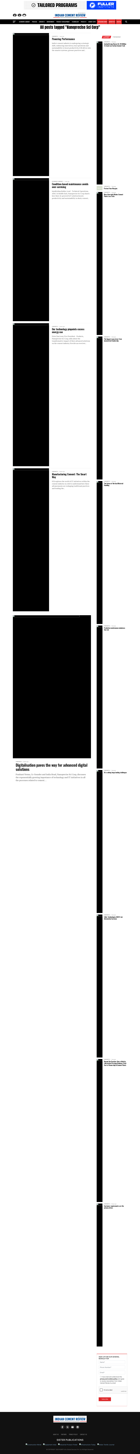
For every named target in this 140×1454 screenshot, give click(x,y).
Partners (64, 1434)
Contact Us (83, 1434)
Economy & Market (24, 22)
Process (34, 22)
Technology (75, 22)
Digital (119, 22)
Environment (50, 22)
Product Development (63, 22)
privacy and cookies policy (108, 1379)
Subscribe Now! (102, 22)
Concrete (42, 22)
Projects (83, 22)
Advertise (112, 22)
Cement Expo (92, 22)
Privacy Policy (73, 1434)
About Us (56, 1434)
